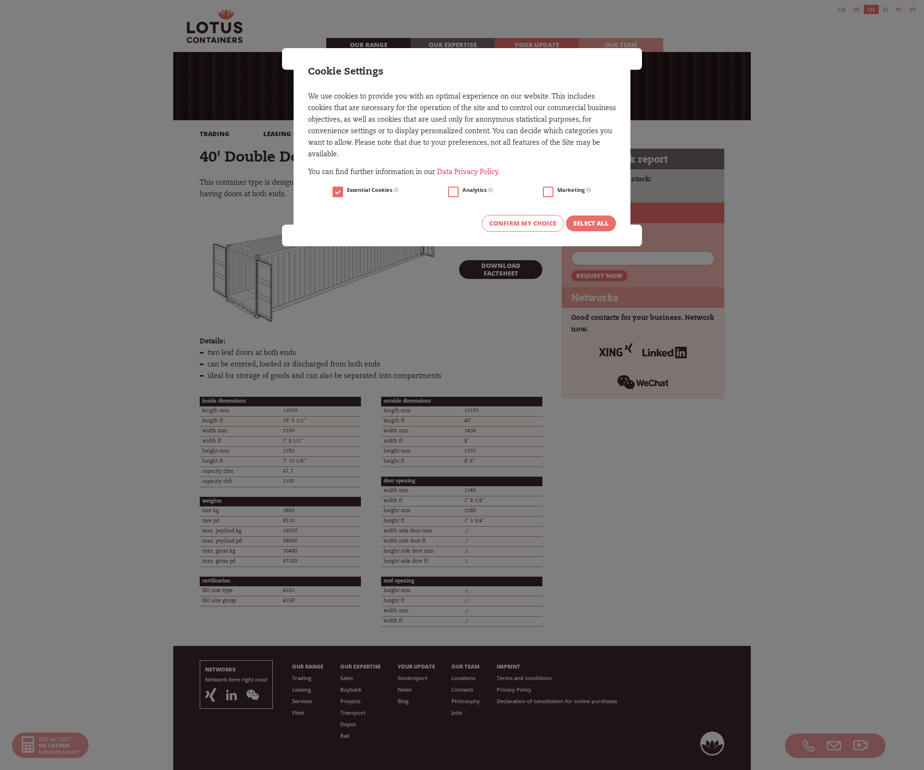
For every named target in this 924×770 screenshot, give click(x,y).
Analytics (475, 190)
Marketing (571, 190)
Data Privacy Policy (467, 172)
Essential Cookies (370, 190)
